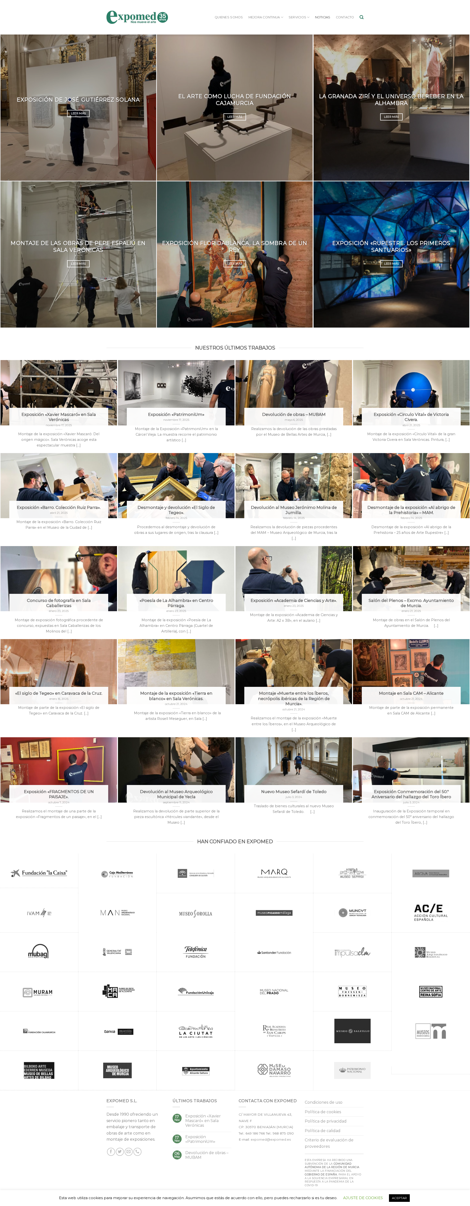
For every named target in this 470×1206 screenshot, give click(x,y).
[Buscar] (362, 17)
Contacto (345, 17)
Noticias (322, 17)
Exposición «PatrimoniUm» (200, 1139)
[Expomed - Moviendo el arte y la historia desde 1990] (137, 17)
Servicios (297, 17)
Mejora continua (264, 17)
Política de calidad (323, 1130)
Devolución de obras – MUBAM (206, 1155)
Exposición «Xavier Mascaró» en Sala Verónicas (203, 1121)
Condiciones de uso (323, 1102)
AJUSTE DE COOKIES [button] (363, 1197)
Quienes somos (229, 17)
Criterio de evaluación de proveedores (329, 1143)
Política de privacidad (326, 1121)
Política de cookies (323, 1112)
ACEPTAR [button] (399, 1198)
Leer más (78, 113)
